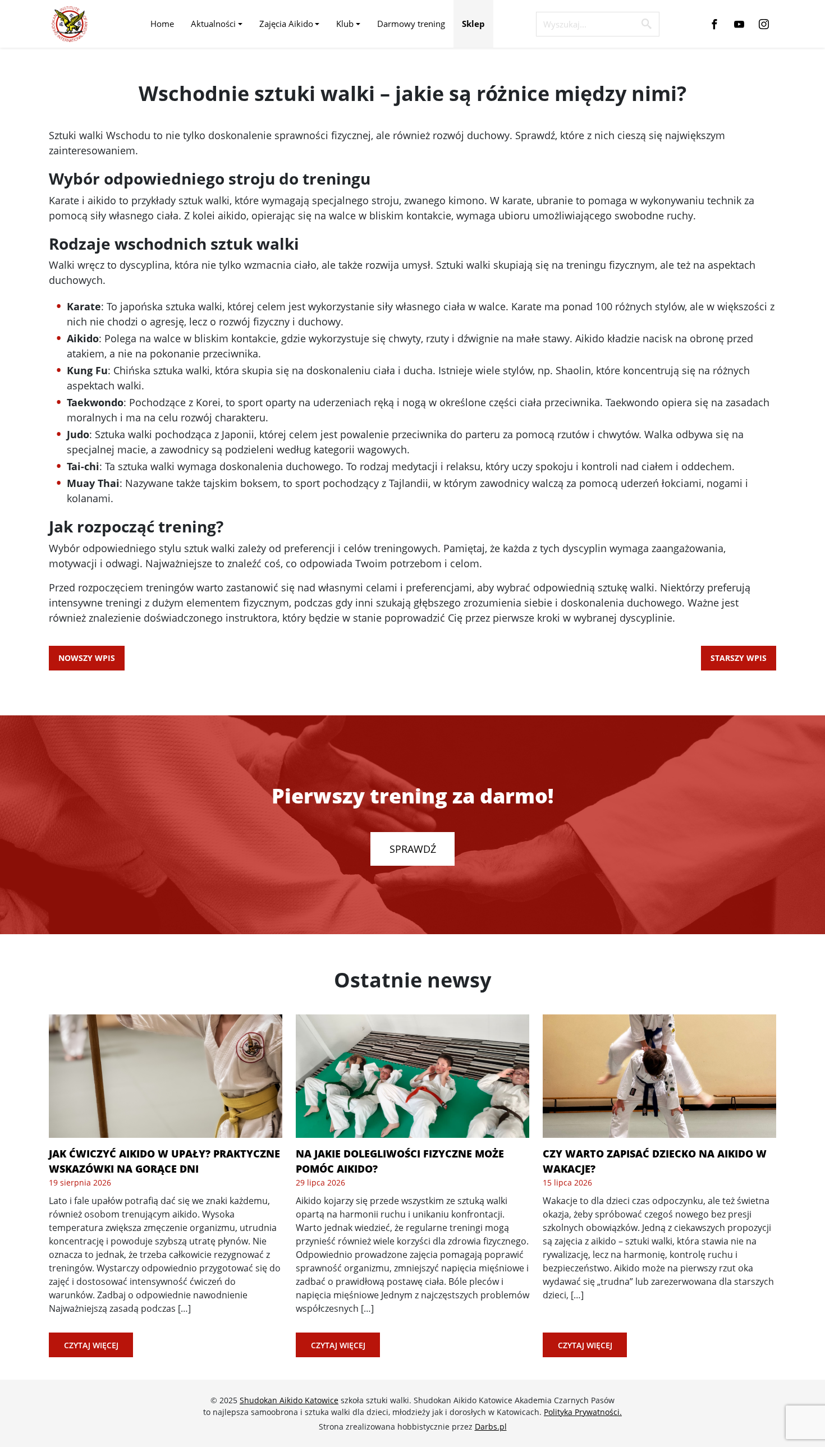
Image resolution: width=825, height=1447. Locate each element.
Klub (345, 23)
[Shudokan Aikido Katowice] (69, 24)
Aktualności (213, 23)
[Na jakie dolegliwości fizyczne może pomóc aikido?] (412, 1076)
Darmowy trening (411, 23)
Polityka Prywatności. (583, 1412)
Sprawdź (412, 849)
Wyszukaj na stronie (646, 23)
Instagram (763, 24)
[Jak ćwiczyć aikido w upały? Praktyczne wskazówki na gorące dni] (165, 1076)
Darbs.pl (491, 1426)
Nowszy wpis (86, 658)
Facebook (714, 24)
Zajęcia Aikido (286, 23)
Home (162, 23)
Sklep (473, 23)
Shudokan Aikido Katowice (289, 1400)
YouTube (739, 24)
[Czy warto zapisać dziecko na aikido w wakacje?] (659, 1076)
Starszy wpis (739, 658)
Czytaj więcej (91, 1345)
